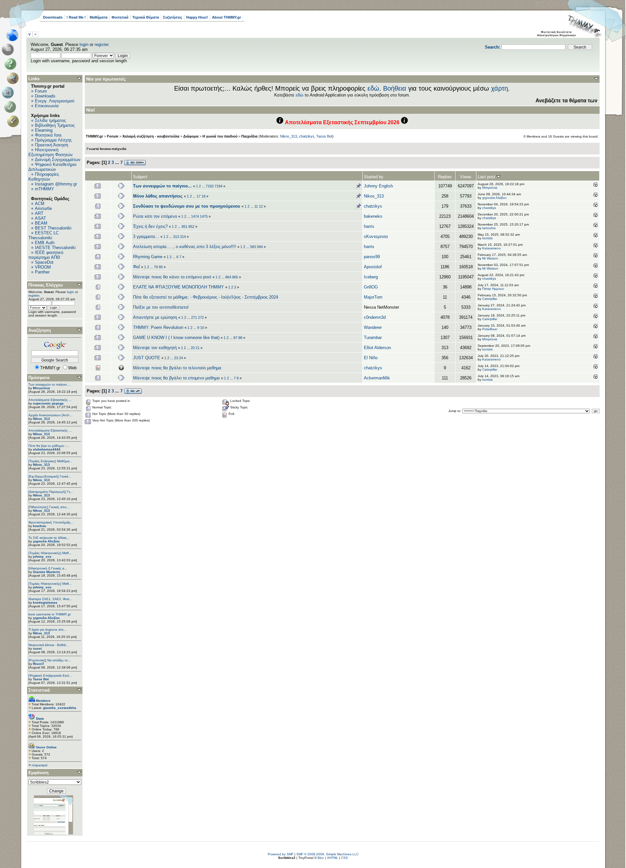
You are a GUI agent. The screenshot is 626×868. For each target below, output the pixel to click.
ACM (39, 203)
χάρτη (499, 88)
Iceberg (371, 276)
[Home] (14, 35)
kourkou (39, 526)
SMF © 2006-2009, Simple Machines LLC (327, 854)
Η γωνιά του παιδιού (219, 136)
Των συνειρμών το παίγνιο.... (49, 384)
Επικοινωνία (47, 105)
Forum (41, 91)
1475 (204, 216)
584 (260, 247)
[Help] (11, 64)
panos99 (372, 256)
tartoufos (489, 228)
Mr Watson (490, 258)
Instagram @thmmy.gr (56, 184)
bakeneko (373, 216)
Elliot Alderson (377, 347)
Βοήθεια (394, 88)
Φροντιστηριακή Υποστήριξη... (50, 522)
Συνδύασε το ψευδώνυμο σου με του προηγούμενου (186, 206)
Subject (140, 176)
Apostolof (373, 266)
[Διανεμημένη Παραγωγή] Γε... (50, 491)
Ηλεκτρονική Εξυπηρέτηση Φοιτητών (50, 152)
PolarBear (489, 329)
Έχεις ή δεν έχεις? (150, 226)
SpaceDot (44, 262)
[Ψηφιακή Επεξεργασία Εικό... (50, 675)
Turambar (373, 337)
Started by (373, 176)
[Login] (11, 107)
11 (256, 206)
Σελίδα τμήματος (50, 120)
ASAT (40, 218)
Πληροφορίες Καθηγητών (43, 177)
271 (194, 317)
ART (39, 213)
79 (156, 267)
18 (203, 196)
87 (235, 338)
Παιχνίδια (249, 136)
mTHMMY (44, 188)
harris (369, 226)
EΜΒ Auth (44, 242)
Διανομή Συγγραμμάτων (58, 159)
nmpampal (39, 765)
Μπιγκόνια (41, 388)
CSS (344, 858)
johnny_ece (42, 556)
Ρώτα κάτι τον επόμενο (155, 216)
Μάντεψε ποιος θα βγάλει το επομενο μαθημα (177, 377)
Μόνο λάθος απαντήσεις (158, 196)
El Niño (371, 357)
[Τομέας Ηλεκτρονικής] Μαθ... (50, 553)
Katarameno (491, 248)
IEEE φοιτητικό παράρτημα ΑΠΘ (45, 255)
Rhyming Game (147, 256)
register (101, 44)
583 (253, 247)
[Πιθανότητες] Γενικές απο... (48, 507)
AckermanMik (377, 377)
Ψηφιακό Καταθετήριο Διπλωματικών (52, 167)
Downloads (53, 17)
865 (235, 277)
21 (198, 348)
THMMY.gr (94, 136)
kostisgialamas (45, 602)
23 (176, 358)
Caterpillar (489, 299)
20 (193, 348)
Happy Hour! (197, 17)
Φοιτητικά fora (48, 135)
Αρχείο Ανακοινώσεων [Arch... (50, 415)
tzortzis (487, 238)
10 (202, 328)
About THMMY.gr (226, 17)
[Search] (14, 78)
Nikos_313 (41, 418)
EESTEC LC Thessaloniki (43, 235)
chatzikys (306, 136)
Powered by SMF (280, 854)
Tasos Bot (41, 679)
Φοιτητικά (120, 17)
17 (199, 196)
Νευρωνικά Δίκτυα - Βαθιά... (48, 645)
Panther (42, 272)
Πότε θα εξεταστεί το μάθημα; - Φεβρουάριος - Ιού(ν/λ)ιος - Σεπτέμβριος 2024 (205, 297)
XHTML (332, 858)
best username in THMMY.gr (49, 614)
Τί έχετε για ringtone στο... (47, 629)
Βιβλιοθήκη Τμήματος (55, 125)
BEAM (41, 223)
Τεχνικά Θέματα (145, 17)
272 (201, 317)
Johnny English (378, 186)
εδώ (373, 88)
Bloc (321, 858)
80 (161, 267)
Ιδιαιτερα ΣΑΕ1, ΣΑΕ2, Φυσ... (50, 599)
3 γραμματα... (146, 236)
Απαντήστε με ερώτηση (155, 317)
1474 (195, 216)
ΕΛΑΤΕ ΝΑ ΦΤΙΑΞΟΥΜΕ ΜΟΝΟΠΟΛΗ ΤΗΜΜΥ (178, 287)
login (84, 44)
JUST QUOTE (146, 357)
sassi (37, 648)
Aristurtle (43, 208)
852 (191, 226)
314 (183, 237)
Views (465, 176)
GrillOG (371, 287)
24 (181, 358)
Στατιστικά (39, 690)
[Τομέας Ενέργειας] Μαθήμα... (50, 461)
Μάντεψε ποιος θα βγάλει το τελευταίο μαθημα (177, 367)
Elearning (43, 130)
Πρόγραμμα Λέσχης (53, 140)
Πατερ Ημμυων (493, 288)
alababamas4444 (46, 449)
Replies (445, 176)
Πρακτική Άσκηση (51, 144)
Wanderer (373, 327)
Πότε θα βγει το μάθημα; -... (48, 446)
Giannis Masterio (46, 572)
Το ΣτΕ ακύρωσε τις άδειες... (49, 537)
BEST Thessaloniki (53, 228)
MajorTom (373, 297)
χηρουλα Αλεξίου (46, 541)
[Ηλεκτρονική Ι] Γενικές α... (47, 568)
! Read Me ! (76, 17)
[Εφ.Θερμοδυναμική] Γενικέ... (49, 476)
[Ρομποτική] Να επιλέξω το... (49, 660)
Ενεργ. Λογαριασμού (54, 100)
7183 (210, 186)
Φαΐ (136, 266)
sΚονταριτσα (376, 236)
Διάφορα (191, 136)
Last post (487, 176)
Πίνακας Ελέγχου (45, 285)
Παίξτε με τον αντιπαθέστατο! (161, 307)
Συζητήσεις (172, 17)
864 (228, 277)
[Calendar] (9, 92)
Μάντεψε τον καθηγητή (155, 347)
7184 (218, 186)
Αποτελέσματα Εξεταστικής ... (50, 400)
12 (261, 206)
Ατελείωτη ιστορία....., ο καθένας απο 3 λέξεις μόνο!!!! (184, 246)
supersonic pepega (48, 403)
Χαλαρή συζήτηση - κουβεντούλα (150, 136)
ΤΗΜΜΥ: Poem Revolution (158, 327)
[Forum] (9, 49)
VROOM (43, 267)
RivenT (38, 664)
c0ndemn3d (375, 317)
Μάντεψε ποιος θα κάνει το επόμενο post (172, 276)
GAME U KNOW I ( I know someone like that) (176, 337)
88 (240, 338)
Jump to (454, 411)
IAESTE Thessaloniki (55, 247)
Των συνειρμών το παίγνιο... (162, 186)
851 (184, 226)
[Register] (14, 121)
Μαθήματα (99, 17)
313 (176, 237)
